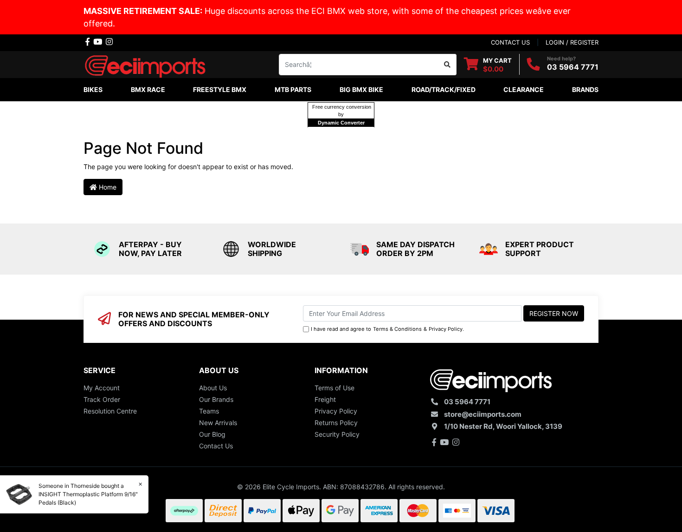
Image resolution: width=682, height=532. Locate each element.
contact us (510, 42)
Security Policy (337, 434)
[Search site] (447, 64)
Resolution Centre (110, 411)
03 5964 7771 (572, 67)
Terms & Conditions (397, 329)
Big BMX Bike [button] (361, 89)
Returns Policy (336, 423)
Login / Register (572, 42)
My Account (102, 388)
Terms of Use (334, 388)
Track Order (102, 399)
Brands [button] (585, 89)
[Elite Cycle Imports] (146, 63)
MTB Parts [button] (293, 89)
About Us (213, 388)
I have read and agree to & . (387, 329)
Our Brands (216, 399)
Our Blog (212, 434)
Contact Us (216, 446)
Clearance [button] (523, 89)
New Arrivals (218, 423)
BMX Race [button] (148, 89)
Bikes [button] (93, 89)
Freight (325, 399)
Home (106, 187)
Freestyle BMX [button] (219, 89)
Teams (209, 411)
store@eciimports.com (482, 414)
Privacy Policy (446, 329)
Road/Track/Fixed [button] (444, 89)
